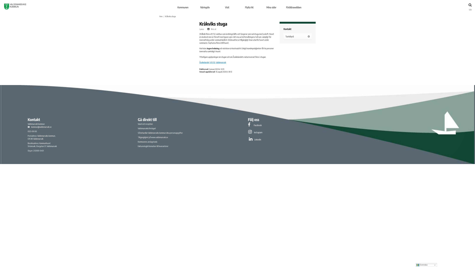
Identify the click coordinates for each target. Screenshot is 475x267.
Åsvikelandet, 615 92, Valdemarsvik (212, 62)
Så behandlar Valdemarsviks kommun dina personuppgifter (160, 133)
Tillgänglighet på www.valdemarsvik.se (153, 137)
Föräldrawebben (293, 7)
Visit (227, 7)
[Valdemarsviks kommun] (15, 6)
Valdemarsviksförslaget (147, 128)
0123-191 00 (32, 131)
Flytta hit (249, 7)
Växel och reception (145, 124)
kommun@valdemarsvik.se (41, 127)
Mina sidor (271, 7)
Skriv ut (213, 29)
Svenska (423, 265)
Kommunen (183, 7)
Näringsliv (205, 7)
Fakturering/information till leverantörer (153, 146)
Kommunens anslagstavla (147, 142)
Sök (470, 9)
